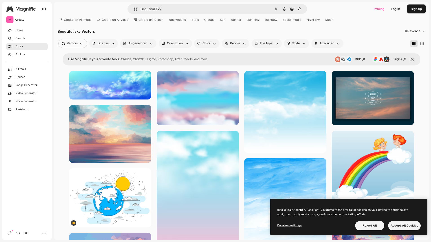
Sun (222, 20)
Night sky (313, 20)
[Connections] (9, 233)
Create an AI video (115, 20)
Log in (395, 9)
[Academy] (18, 233)
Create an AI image (78, 20)
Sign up (416, 9)
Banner (236, 20)
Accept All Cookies (404, 225)
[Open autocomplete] (134, 9)
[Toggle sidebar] (44, 9)
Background (177, 20)
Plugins (397, 59)
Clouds (209, 20)
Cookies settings (289, 225)
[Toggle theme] (26, 233)
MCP (358, 59)
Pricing (379, 9)
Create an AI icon (151, 20)
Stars (195, 20)
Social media (292, 20)
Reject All (370, 225)
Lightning (253, 20)
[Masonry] (414, 43)
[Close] (412, 59)
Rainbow (271, 20)
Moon (329, 20)
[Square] (422, 43)
